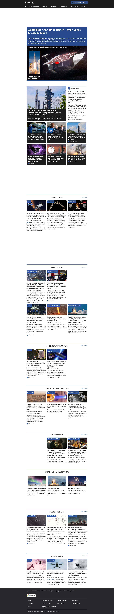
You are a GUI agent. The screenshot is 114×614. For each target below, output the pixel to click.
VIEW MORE (84, 197)
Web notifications (76, 603)
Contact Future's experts (47, 600)
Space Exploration (34, 6)
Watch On (30, 78)
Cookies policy (30, 603)
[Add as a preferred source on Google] (31, 595)
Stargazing (54, 6)
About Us (29, 600)
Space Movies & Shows (53, 438)
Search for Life (31, 515)
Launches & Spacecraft (54, 305)
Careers (28, 606)
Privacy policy (75, 600)
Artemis (29, 305)
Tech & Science (74, 6)
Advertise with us (60, 603)
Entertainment (63, 6)
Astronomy (45, 6)
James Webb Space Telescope (52, 350)
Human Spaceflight (73, 392)
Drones (29, 560)
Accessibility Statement (47, 603)
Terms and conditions (61, 600)
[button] (85, 2)
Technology (51, 392)
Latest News (75, 88)
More (82, 6)
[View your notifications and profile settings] (80, 2)
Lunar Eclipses (72, 201)
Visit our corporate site (70, 591)
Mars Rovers (30, 392)
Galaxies (29, 349)
